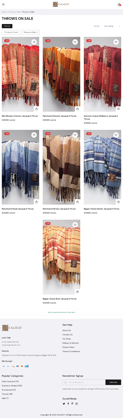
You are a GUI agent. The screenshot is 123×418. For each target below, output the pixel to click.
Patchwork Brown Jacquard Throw (59, 209)
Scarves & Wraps (12, 385)
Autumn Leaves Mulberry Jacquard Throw (101, 117)
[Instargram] (76, 403)
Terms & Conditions (71, 351)
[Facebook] (68, 403)
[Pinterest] (72, 403)
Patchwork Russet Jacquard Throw (59, 116)
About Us (66, 330)
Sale (5, 398)
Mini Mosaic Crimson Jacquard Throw (20, 116)
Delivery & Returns (70, 343)
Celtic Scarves (10, 381)
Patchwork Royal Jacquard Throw (18, 209)
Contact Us (67, 334)
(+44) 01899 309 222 (10, 342)
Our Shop (66, 339)
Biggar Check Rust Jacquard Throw (60, 299)
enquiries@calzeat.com (11, 345)
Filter (8, 26)
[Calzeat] (60, 4)
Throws (7, 394)
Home (4, 12)
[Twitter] (63, 403)
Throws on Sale (14, 12)
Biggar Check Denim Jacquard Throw (101, 209)
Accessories (9, 390)
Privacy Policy (68, 347)
